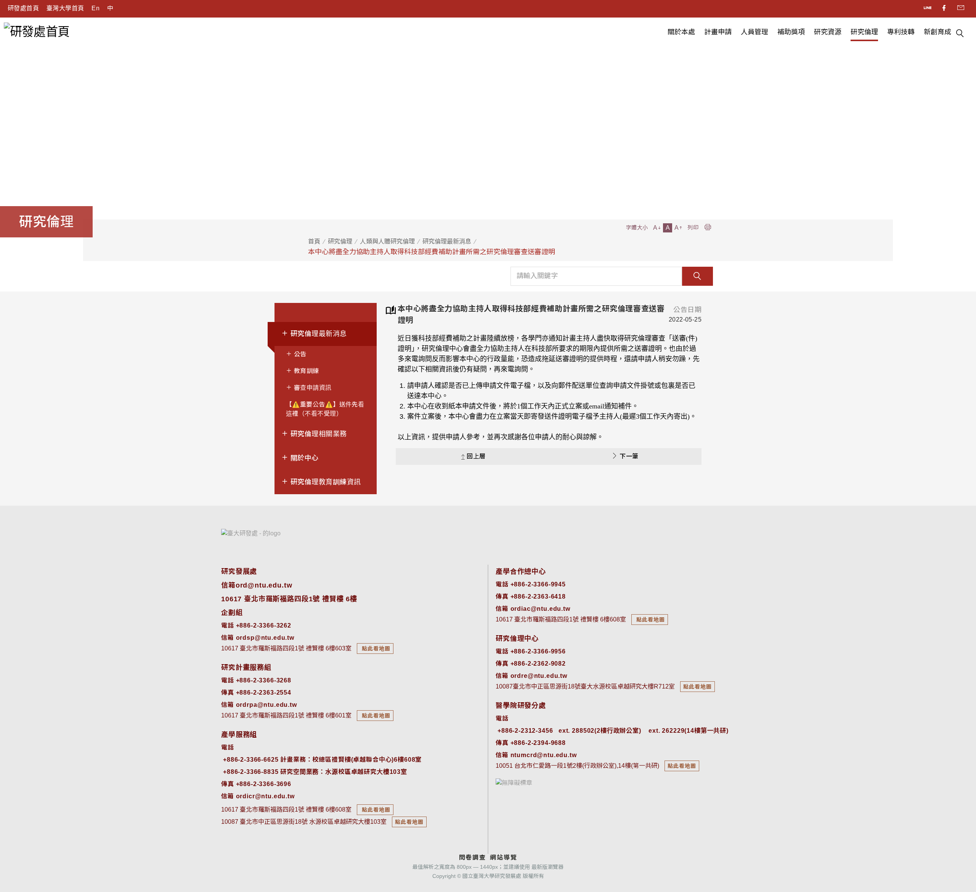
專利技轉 (901, 32)
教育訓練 (305, 371)
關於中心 (303, 458)
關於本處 (681, 32)
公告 (299, 354)
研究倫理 (864, 32)
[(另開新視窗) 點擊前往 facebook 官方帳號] (944, 9)
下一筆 (629, 456)
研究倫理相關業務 (317, 434)
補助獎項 (791, 32)
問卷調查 (472, 857)
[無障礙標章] (514, 782)
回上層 (476, 456)
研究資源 (827, 32)
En (96, 8)
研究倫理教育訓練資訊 (324, 482)
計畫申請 (718, 32)
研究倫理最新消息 (446, 241)
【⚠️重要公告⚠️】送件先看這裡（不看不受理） (325, 409)
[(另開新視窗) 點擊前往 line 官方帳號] (928, 9)
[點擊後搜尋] (960, 34)
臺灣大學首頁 (65, 8)
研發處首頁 (23, 8)
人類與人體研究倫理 (387, 241)
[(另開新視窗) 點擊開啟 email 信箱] (961, 9)
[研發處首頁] (36, 31)
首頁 (314, 241)
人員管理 (754, 32)
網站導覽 (503, 857)
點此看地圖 (375, 648)
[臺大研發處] (251, 533)
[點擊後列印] (707, 227)
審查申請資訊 (311, 387)
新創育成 (937, 32)
